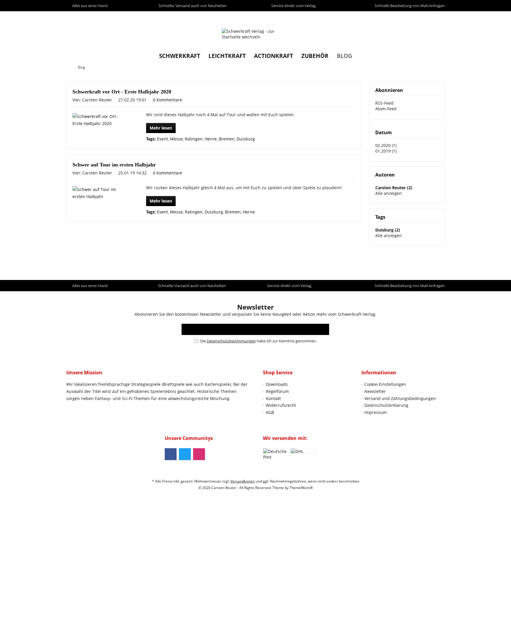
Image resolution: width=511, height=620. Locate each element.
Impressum (375, 412)
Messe (176, 139)
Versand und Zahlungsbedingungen (400, 398)
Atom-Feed (386, 108)
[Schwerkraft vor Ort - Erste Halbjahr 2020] (100, 120)
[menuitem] (439, 16)
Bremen (227, 139)
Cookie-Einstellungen (385, 384)
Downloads (277, 384)
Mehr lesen (161, 128)
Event (162, 139)
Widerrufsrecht (281, 405)
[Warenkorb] (438, 17)
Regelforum (277, 391)
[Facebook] (171, 454)
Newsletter (375, 391)
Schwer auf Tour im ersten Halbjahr (114, 165)
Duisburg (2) (387, 230)
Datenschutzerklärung (386, 405)
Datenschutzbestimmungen (231, 341)
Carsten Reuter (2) (393, 187)
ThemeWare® (301, 487)
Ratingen (194, 139)
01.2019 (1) (386, 151)
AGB (270, 412)
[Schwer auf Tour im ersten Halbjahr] (100, 193)
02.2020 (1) (386, 145)
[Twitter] (185, 454)
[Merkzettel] (426, 17)
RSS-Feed (384, 103)
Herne (211, 139)
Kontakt (273, 398)
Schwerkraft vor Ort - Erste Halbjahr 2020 (121, 92)
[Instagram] (199, 454)
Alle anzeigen (388, 193)
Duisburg (246, 139)
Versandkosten (242, 481)
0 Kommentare (167, 100)
